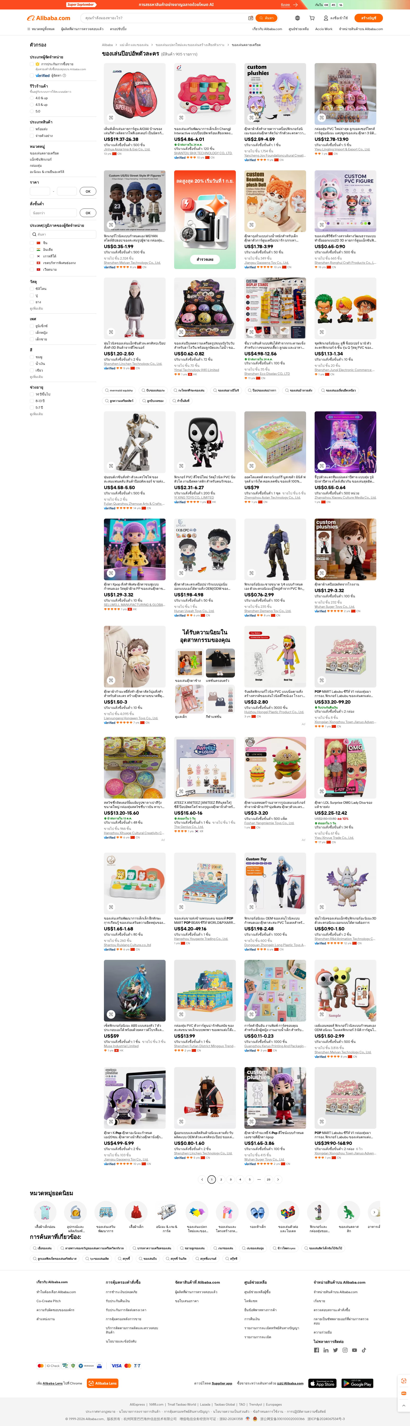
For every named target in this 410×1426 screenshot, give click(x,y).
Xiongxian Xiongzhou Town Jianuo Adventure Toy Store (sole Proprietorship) (345, 722)
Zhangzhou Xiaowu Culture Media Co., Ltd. (345, 497)
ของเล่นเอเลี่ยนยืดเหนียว (341, 390)
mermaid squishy (121, 390)
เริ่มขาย (319, 1301)
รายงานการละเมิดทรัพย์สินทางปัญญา (271, 1328)
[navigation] (63, 613)
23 (268, 1179)
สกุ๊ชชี (233, 1258)
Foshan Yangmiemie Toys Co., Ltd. (269, 823)
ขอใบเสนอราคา (187, 1301)
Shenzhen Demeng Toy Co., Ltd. (267, 611)
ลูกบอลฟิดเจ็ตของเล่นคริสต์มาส (57, 1258)
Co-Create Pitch (49, 1301)
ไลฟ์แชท (250, 1301)
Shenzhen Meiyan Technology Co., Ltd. (132, 263)
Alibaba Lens (53, 1383)
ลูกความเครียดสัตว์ (121, 401)
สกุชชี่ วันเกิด (178, 1258)
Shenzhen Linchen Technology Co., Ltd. (133, 364)
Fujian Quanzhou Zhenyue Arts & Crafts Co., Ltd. (135, 504)
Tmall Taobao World (182, 1404)
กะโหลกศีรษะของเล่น (191, 390)
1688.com (156, 1404)
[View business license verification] (248, 1419)
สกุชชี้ (126, 1258)
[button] (251, 18)
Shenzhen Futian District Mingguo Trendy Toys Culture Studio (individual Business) (205, 1046)
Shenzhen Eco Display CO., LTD (267, 374)
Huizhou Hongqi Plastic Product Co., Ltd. (274, 712)
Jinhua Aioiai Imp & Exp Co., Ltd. (127, 149)
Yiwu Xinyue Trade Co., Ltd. (334, 838)
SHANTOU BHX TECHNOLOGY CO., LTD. (203, 153)
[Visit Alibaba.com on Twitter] (335, 1350)
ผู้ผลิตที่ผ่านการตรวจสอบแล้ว (196, 1292)
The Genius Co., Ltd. (189, 827)
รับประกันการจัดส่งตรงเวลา (126, 1310)
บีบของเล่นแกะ (155, 390)
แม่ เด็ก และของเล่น (134, 45)
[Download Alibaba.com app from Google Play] (357, 1383)
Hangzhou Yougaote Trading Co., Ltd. (201, 939)
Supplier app (222, 1383)
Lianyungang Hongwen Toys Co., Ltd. (131, 718)
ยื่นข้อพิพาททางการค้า (260, 1310)
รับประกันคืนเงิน (118, 1301)
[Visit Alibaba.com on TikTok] (364, 1350)
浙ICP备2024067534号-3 (326, 1419)
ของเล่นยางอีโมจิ (228, 390)
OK (88, 191)
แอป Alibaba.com (290, 1383)
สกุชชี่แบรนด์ (208, 1258)
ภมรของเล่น (225, 1248)
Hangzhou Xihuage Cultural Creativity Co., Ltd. (135, 833)
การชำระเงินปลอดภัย (121, 1292)
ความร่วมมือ (323, 1332)
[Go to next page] (278, 1179)
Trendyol (255, 1404)
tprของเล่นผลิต (99, 1258)
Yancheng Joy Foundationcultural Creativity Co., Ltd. (275, 155)
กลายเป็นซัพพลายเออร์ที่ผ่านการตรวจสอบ (341, 1321)
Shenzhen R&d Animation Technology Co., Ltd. (345, 939)
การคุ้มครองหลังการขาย (123, 1319)
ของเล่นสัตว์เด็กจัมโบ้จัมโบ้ (325, 1248)
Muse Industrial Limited (121, 1046)
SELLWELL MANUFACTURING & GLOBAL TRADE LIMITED (135, 605)
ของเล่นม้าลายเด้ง (301, 390)
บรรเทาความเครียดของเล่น (154, 1248)
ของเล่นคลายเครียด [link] (246, 45)
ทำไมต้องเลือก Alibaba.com (56, 1292)
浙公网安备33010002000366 (282, 1419)
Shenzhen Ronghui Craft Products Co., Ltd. (345, 263)
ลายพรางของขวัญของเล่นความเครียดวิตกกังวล (94, 1248)
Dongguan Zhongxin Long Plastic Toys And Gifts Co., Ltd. (275, 945)
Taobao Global (224, 1404)
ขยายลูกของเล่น (195, 1248)
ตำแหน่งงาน (46, 1319)
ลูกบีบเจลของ (155, 401)
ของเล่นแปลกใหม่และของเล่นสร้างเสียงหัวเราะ (190, 45)
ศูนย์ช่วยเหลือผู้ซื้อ (257, 1292)
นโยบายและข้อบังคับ (121, 1341)
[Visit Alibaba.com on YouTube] (354, 1350)
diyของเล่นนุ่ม (255, 1248)
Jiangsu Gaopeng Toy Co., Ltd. (266, 263)
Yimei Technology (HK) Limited (196, 370)
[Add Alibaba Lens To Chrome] (102, 1383)
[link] (404, 1381)
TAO (242, 1404)
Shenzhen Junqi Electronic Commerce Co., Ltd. (345, 370)
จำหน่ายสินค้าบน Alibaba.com (336, 1292)
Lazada (205, 1404)
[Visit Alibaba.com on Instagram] (345, 1350)
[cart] (313, 19)
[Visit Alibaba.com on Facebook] (316, 1350)
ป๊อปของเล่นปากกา (264, 390)
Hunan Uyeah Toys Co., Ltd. (194, 611)
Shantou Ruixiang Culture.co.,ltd (127, 945)
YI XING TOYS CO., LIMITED (194, 497)
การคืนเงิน (252, 1319)
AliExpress (137, 1404)
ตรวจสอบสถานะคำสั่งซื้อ (332, 1310)
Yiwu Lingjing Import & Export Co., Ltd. (342, 149)
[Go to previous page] (202, 1179)
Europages (274, 1404)
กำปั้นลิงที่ (183, 401)
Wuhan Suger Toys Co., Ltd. (335, 606)
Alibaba (107, 45)
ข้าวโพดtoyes (286, 1248)
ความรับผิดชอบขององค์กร (56, 1310)
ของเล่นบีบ (150, 1258)
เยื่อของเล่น (44, 1248)
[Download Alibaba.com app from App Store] (322, 1383)
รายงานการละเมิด (257, 1337)
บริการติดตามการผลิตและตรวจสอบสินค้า (132, 1330)
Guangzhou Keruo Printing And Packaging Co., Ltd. (275, 1046)
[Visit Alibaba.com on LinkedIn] (326, 1350)
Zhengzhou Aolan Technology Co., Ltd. (272, 497)
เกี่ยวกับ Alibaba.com (52, 1282)
